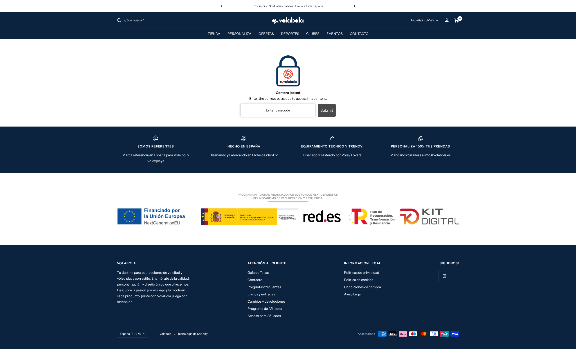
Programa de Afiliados (265, 308)
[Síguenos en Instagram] (445, 276)
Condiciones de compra (362, 287)
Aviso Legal (353, 294)
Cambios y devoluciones (266, 301)
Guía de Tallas (258, 272)
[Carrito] (456, 20)
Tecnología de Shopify (193, 333)
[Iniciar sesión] (447, 20)
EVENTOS (334, 34)
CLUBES (312, 34)
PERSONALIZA (239, 34)
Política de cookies (358, 280)
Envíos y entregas (261, 294)
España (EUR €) (422, 20)
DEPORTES (290, 34)
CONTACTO (359, 34)
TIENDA (214, 34)
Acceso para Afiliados (264, 316)
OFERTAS (266, 34)
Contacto (255, 280)
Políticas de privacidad (361, 272)
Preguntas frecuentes (264, 287)
